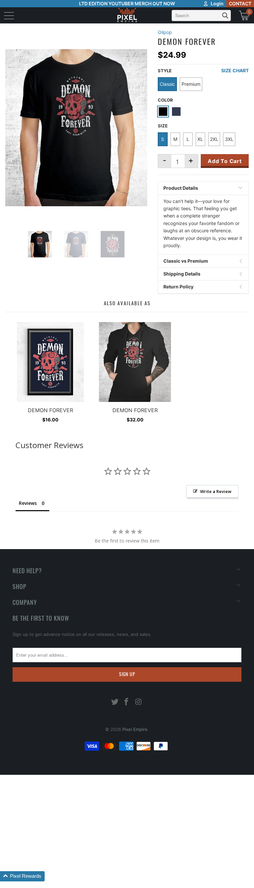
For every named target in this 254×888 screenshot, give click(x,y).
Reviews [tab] (28, 503)
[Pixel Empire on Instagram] (139, 702)
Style (165, 70)
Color (165, 100)
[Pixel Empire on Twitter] (115, 702)
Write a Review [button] (216, 491)
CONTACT (240, 3)
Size (163, 125)
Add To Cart (225, 161)
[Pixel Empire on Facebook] (127, 702)
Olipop (165, 32)
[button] (22, 876)
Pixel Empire (135, 729)
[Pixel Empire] (127, 15)
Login (217, 3)
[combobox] (201, 15)
